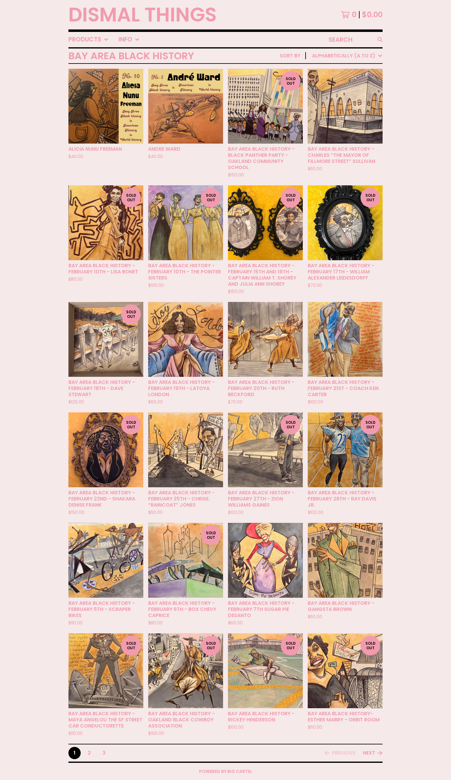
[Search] (380, 39)
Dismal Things (142, 15)
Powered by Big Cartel (225, 771)
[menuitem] (88, 39)
